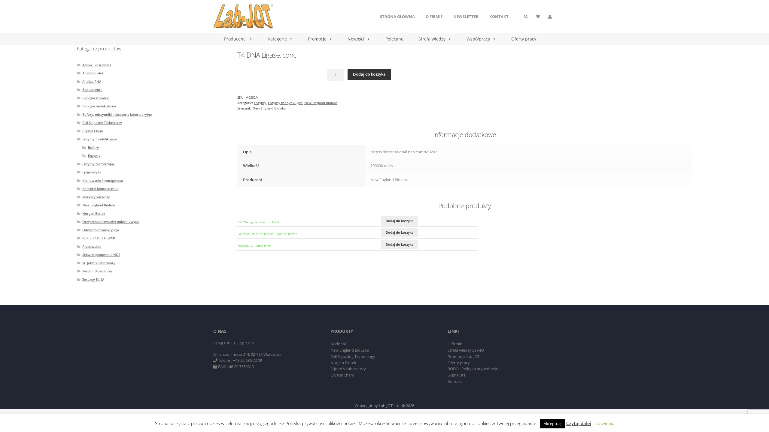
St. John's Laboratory (98, 263)
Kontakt (499, 16)
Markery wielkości (96, 197)
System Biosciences (97, 271)
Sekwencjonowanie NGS (101, 254)
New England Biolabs (320, 102)
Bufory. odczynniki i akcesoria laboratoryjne (117, 114)
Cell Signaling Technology (102, 122)
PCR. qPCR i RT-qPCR (98, 238)
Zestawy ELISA (93, 279)
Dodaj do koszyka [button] (399, 220)
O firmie (434, 16)
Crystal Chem (92, 131)
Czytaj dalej (578, 423)
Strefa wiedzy (431, 39)
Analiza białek (93, 73)
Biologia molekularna (99, 106)
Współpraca (478, 39)
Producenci (235, 39)
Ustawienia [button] (603, 423)
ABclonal (338, 343)
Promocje (317, 39)
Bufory (93, 147)
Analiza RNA (91, 81)
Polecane (394, 39)
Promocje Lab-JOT (463, 356)
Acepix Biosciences (96, 65)
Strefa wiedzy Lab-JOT (467, 350)
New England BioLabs (349, 350)
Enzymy (260, 102)
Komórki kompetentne (100, 188)
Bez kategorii (92, 89)
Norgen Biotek (93, 213)
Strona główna (397, 16)
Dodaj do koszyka (369, 74)
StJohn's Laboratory (348, 368)
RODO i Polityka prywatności (473, 368)
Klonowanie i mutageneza (102, 180)
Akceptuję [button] (552, 423)
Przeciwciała (91, 246)
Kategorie (277, 39)
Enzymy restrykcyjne (98, 164)
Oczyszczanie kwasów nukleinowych (110, 221)
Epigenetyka (91, 172)
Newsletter (466, 16)
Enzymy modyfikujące (285, 102)
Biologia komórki (95, 98)
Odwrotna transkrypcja (100, 230)
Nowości (356, 39)
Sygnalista (457, 375)
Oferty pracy (523, 39)
